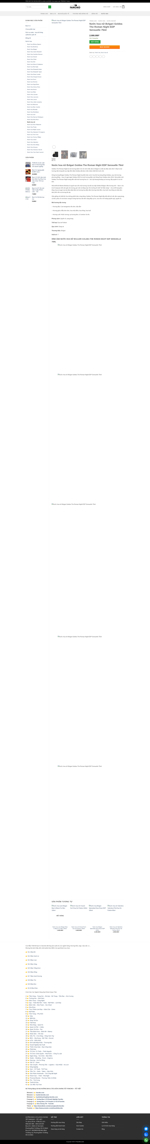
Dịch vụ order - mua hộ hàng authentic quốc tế (34, 33)
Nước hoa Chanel (32, 56)
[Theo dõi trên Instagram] (120, 1)
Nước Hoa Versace (32, 147)
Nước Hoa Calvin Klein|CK (34, 51)
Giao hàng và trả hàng (58, 1129)
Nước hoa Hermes (32, 82)
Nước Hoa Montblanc (33, 112)
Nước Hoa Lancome (32, 97)
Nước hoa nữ (31, 122)
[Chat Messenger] (146, 1129)
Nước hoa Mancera (32, 104)
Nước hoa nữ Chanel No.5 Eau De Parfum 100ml (79, 927)
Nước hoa (104, 13)
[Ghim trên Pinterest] (100, 56)
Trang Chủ (44, 13)
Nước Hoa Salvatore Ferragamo (36, 132)
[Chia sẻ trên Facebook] (90, 56)
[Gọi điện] (146, 1140)
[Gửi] (49, 6)
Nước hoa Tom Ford (32, 134)
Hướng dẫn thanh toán (58, 1126)
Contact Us (79, 1129)
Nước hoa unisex (32, 139)
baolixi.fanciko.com (42, 1095)
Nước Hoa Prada (31, 127)
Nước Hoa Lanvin (32, 99)
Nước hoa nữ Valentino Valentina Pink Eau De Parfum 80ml (116, 928)
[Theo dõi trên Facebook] (118, 1)
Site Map (79, 1122)
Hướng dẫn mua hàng (58, 1122)
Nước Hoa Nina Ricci (33, 119)
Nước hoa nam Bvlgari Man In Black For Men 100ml (60, 927)
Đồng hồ (95, 13)
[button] (106, 7)
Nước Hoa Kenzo (32, 89)
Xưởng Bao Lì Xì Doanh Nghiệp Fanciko (50, 1099)
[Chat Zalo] (146, 1134)
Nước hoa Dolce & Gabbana (35, 64)
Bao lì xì (53, 13)
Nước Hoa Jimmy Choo (33, 87)
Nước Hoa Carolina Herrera (34, 54)
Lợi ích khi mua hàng (108, 1126)
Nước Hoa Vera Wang (33, 144)
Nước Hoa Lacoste (32, 94)
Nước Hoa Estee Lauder (34, 74)
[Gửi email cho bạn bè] (97, 56)
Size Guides (80, 1126)
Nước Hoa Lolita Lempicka (34, 102)
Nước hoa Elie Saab (32, 66)
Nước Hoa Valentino (32, 142)
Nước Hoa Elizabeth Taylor (34, 72)
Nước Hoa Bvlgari (32, 49)
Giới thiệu (105, 1122)
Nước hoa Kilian (31, 92)
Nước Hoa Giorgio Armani (34, 77)
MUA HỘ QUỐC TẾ (63, 13)
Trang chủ (93, 21)
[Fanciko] (75, 6)
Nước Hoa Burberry (32, 46)
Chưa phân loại (30, 29)
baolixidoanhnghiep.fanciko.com (47, 1097)
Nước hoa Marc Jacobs (33, 107)
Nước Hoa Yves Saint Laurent (35, 152)
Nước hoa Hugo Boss (33, 84)
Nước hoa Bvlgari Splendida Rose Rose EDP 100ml (97, 928)
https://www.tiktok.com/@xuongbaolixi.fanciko (49, 1106)
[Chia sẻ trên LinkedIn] (103, 56)
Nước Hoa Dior (31, 61)
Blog (103, 1129)
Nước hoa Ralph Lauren (33, 129)
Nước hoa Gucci (31, 79)
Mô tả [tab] (53, 160)
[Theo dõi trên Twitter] (121, 1)
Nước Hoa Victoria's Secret (34, 149)
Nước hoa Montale (32, 109)
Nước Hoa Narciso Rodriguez (35, 117)
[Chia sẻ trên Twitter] (94, 56)
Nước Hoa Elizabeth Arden (34, 69)
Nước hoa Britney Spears (34, 44)
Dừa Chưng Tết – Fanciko (45, 1103)
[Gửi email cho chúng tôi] (123, 1)
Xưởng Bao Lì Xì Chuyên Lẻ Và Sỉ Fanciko (50, 1101)
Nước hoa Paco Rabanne (34, 124)
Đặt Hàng (95, 42)
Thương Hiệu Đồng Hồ (80, 13)
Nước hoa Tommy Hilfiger (34, 137)
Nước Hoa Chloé (31, 59)
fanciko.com (40, 1092)
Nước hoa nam (31, 114)
